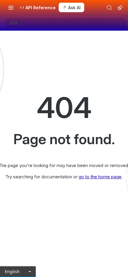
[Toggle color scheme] (120, 7)
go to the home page (100, 177)
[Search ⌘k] (109, 7)
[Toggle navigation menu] (10, 7)
